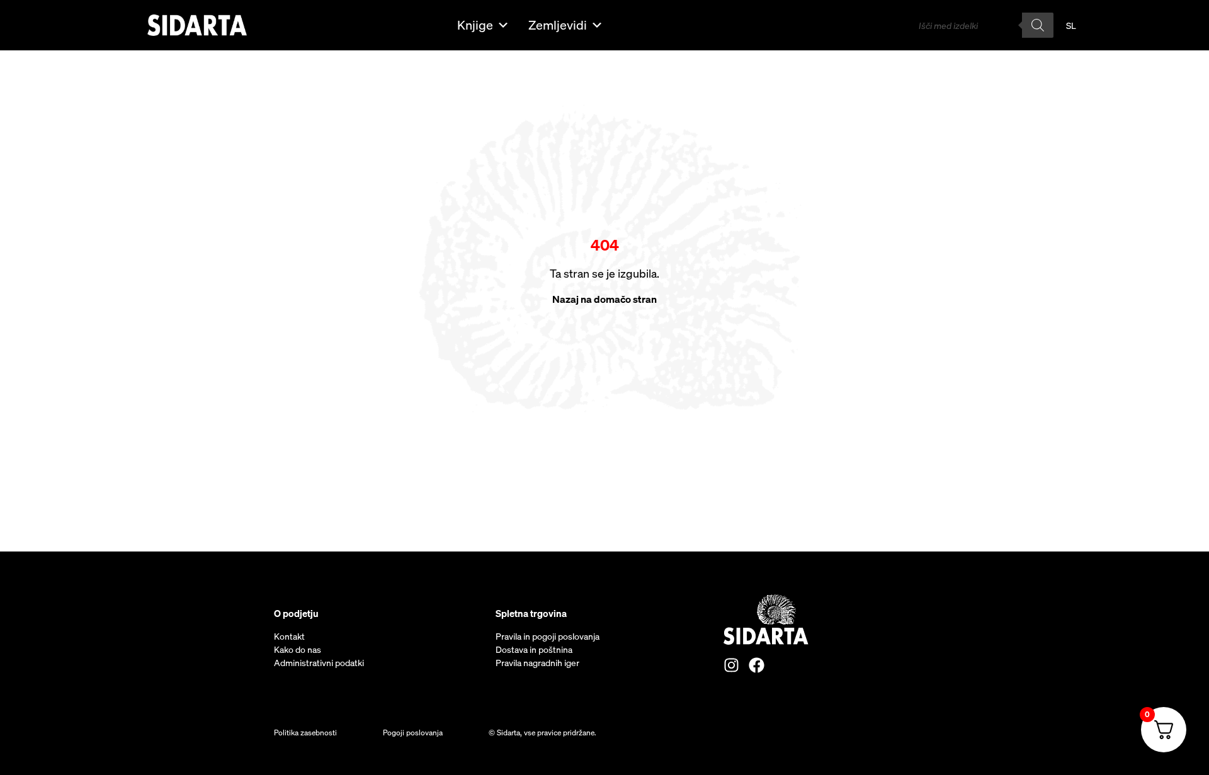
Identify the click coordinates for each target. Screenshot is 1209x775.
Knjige (475, 24)
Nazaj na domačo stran (604, 299)
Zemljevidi (557, 24)
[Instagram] (731, 665)
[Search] (1037, 25)
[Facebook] (756, 665)
